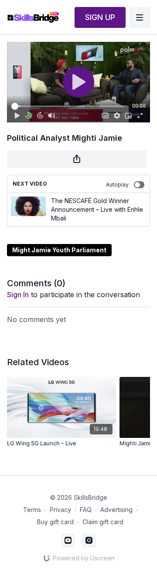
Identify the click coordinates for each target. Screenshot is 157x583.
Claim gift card (102, 521)
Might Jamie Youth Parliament (59, 250)
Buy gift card (55, 521)
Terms (32, 509)
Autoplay (117, 184)
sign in (18, 294)
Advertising (116, 509)
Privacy (60, 509)
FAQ (86, 509)
